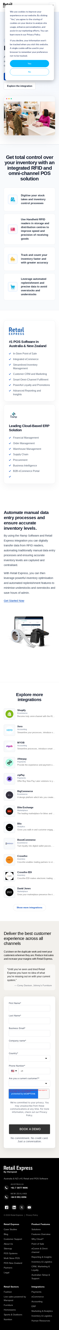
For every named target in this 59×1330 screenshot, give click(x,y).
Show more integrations (29, 907)
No (29, 71)
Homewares (10, 1310)
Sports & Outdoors (13, 1314)
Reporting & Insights (41, 1257)
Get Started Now (14, 600)
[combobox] (29, 1058)
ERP (33, 1306)
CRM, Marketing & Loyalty (40, 1268)
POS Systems (10, 1253)
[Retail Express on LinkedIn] (14, 1207)
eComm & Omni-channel (39, 1250)
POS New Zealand (13, 1263)
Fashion (8, 1292)
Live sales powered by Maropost (15, 1298)
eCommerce (37, 1296)
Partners (8, 1267)
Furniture (8, 1305)
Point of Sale (37, 1244)
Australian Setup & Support (40, 1277)
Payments (36, 1292)
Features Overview (40, 1234)
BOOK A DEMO (30, 1129)
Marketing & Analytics (42, 1311)
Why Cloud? (37, 1239)
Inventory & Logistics (41, 1262)
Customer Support (13, 1239)
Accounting (36, 1301)
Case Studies (10, 1229)
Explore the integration (19, 86)
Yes (29, 63)
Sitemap (8, 1248)
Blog (6, 1234)
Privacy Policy (32, 1215)
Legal (6, 1272)
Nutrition (8, 1319)
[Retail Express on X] (22, 1207)
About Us (8, 1244)
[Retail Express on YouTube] (29, 1207)
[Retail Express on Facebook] (6, 1207)
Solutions (36, 1229)
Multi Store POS (12, 1258)
